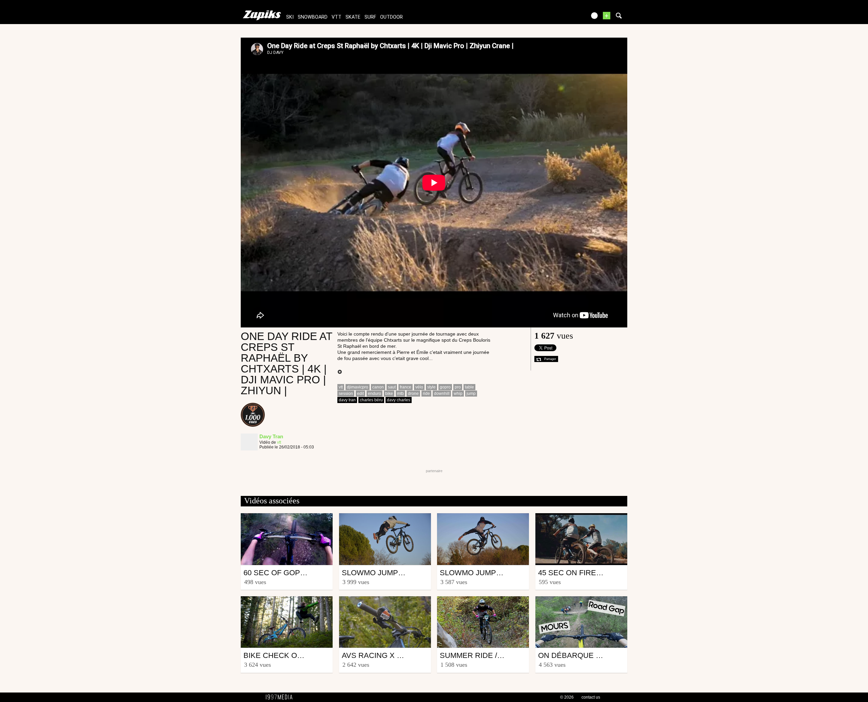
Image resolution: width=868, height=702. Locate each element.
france (405, 387)
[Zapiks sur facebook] (567, 18)
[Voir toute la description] (339, 372)
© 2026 (567, 697)
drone (413, 393)
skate (353, 17)
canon (378, 387)
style (431, 387)
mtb (400, 393)
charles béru (371, 400)
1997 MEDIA (281, 697)
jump (471, 393)
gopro (445, 387)
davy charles (398, 400)
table (469, 387)
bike (389, 393)
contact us (590, 697)
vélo (419, 387)
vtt (336, 17)
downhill (442, 393)
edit (360, 393)
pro (458, 387)
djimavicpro (357, 387)
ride (426, 393)
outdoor (391, 17)
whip (458, 393)
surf (370, 17)
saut (392, 387)
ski (290, 17)
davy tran (347, 400)
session (346, 393)
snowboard (313, 17)
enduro (374, 393)
